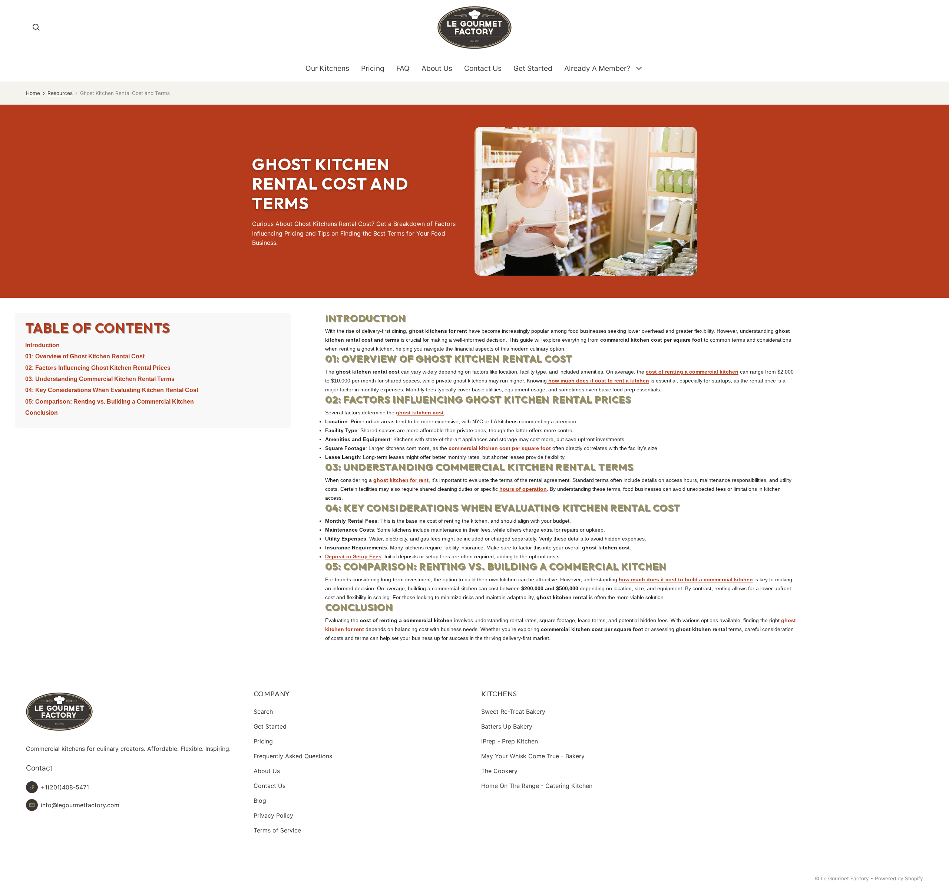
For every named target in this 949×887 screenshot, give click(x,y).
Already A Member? (597, 68)
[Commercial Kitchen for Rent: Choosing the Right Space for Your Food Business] (547, 381)
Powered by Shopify (899, 878)
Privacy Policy (273, 815)
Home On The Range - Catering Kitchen (536, 785)
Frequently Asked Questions (293, 756)
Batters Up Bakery (506, 726)
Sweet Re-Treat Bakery (513, 711)
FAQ (403, 68)
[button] (36, 27)
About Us (436, 68)
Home (33, 93)
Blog (260, 800)
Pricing (372, 68)
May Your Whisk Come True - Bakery (533, 756)
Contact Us (483, 68)
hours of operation (523, 489)
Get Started (532, 68)
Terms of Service (277, 830)
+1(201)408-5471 (65, 787)
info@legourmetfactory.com (80, 805)
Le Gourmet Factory (845, 878)
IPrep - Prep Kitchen (509, 741)
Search (263, 711)
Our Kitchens (327, 68)
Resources (60, 93)
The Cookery (499, 771)
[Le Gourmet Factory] (474, 27)
